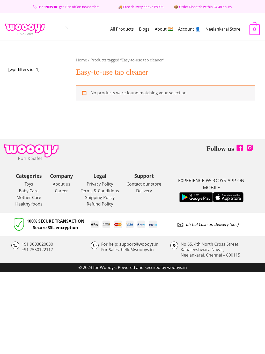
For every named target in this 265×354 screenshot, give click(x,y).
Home (81, 59)
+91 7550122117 (37, 249)
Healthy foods (28, 204)
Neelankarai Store (222, 29)
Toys (29, 184)
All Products (122, 29)
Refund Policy (100, 204)
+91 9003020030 (37, 244)
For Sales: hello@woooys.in (127, 249)
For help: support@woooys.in (129, 244)
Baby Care (29, 191)
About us (61, 184)
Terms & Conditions (100, 191)
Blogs (144, 29)
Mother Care (29, 197)
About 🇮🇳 (164, 29)
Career (61, 191)
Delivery (144, 191)
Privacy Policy (100, 184)
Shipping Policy (100, 197)
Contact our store (144, 184)
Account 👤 (189, 29)
